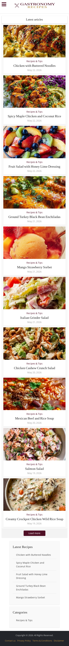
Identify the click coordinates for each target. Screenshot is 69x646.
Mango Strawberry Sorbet (34, 267)
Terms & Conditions (42, 640)
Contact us (10, 640)
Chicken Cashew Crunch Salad (34, 368)
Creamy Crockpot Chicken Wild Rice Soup (34, 519)
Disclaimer (59, 640)
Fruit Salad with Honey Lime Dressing (34, 166)
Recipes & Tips (34, 61)
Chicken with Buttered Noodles (34, 65)
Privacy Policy (24, 640)
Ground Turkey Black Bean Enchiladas (34, 217)
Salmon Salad (34, 468)
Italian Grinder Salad (34, 317)
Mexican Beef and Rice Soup (34, 418)
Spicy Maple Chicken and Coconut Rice (34, 116)
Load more (34, 533)
